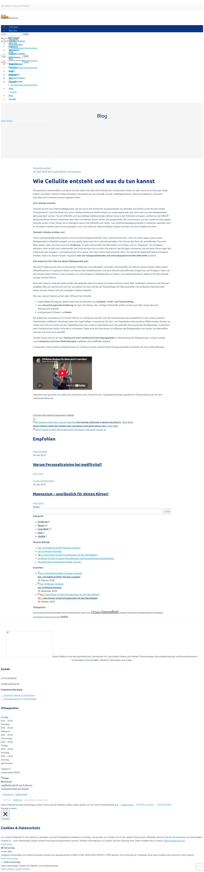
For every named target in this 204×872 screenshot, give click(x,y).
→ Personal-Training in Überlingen (17, 695)
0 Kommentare (74, 171)
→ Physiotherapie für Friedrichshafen (18, 699)
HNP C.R (17, 800)
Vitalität (70, 415)
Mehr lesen (38, 474)
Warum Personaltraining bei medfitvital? (67, 464)
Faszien (88, 612)
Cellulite (37, 415)
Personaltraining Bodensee (146, 612)
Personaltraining (132, 612)
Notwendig (9, 848)
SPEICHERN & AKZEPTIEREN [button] (15, 869)
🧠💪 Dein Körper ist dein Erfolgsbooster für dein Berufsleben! (68, 555)
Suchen (36, 507)
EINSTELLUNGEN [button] (145, 804)
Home (3, 120)
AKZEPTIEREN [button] (164, 804)
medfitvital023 (59, 171)
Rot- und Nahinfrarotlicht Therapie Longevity (59, 548)
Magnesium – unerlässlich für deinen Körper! (70, 494)
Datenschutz (21, 794)
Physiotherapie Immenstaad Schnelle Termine (59, 562)
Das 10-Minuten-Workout (50, 551)
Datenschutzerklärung (174, 840)
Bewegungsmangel (74, 612)
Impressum (8, 794)
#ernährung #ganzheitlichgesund (43, 612)
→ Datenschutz (126, 804)
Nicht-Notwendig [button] (9, 858)
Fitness (9, 120)
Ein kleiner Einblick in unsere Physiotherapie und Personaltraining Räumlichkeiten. (76, 558)
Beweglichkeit (57, 612)
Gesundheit (45, 168)
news (40, 533)
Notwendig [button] (6, 844)
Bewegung (65, 612)
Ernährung (38, 481)
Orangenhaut (59, 415)
